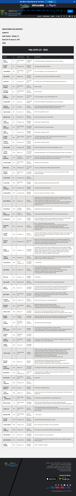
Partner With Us (58, 463)
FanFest (53, 16)
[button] (38, 1)
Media (57, 10)
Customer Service (66, 463)
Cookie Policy (57, 466)
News (28, 10)
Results (33, 10)
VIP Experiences (46, 16)
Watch (43, 10)
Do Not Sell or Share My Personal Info (55, 467)
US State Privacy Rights (65, 464)
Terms (52, 464)
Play (51, 10)
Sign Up (50, 2)
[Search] (64, 11)
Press (51, 463)
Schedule (24, 10)
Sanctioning (68, 467)
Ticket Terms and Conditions (64, 469)
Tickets (70, 11)
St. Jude (58, 16)
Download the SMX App (65, 470)
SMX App (39, 16)
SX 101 (54, 11)
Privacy (57, 464)
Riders (18, 10)
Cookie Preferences (66, 466)
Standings (38, 10)
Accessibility (50, 466)
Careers (48, 463)
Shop (48, 10)
